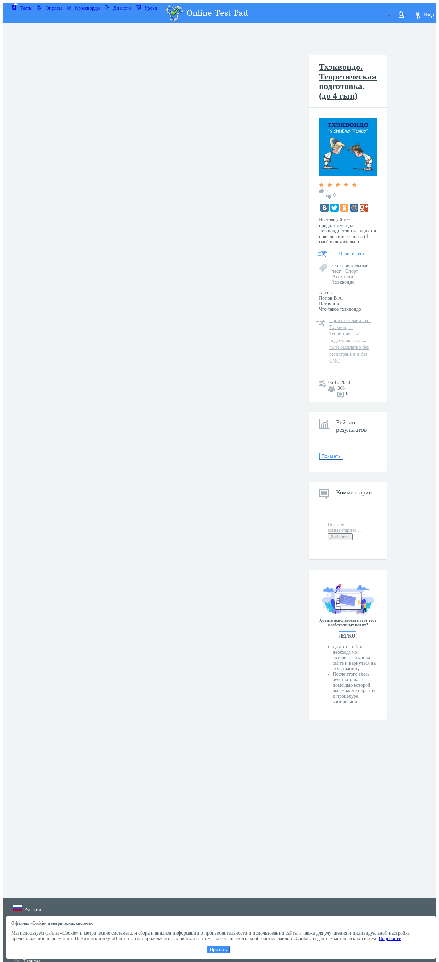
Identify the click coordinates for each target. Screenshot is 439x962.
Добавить (340, 536)
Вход (429, 15)
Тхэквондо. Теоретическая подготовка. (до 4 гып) (348, 81)
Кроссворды (87, 8)
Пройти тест (351, 253)
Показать (331, 456)
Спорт (351, 271)
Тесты (26, 8)
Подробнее (390, 938)
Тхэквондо (343, 282)
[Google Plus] (364, 208)
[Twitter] (334, 208)
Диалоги (122, 8)
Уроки (150, 8)
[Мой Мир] (354, 208)
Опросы (53, 8)
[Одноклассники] (344, 208)
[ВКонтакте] (324, 208)
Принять (218, 949)
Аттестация (343, 276)
